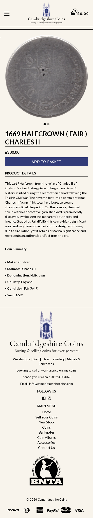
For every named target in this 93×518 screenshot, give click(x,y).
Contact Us (46, 448)
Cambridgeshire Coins (52, 499)
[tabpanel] (46, 78)
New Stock (46, 422)
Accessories (46, 442)
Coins (46, 427)
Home (46, 412)
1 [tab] (45, 124)
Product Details (20, 173)
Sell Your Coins (46, 417)
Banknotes (47, 432)
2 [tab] (48, 124)
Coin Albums (46, 437)
